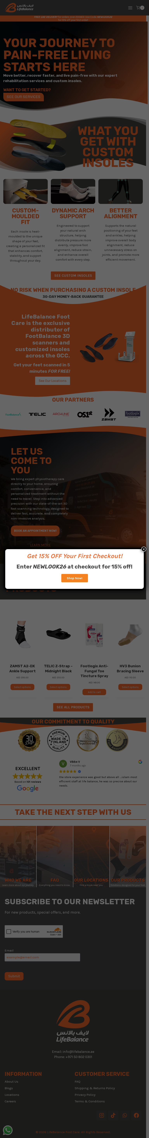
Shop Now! (74, 578)
